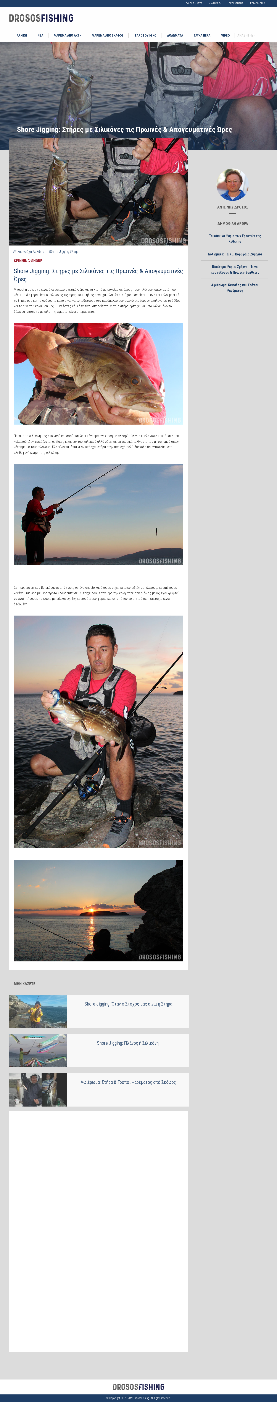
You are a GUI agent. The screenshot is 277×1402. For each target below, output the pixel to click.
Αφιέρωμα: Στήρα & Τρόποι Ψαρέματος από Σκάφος (128, 1082)
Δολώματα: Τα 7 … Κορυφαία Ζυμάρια (235, 254)
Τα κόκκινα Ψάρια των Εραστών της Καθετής (235, 239)
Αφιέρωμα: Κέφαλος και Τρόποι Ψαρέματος (234, 288)
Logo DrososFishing (41, 18)
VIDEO (225, 35)
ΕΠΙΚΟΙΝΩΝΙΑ (257, 3)
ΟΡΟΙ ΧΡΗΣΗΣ (236, 3)
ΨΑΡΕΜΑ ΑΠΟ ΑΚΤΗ (67, 35)
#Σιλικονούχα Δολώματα (30, 252)
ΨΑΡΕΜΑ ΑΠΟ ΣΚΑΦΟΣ (108, 35)
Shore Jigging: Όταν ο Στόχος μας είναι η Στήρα (128, 1004)
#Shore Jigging (58, 252)
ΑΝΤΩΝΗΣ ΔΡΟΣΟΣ (232, 207)
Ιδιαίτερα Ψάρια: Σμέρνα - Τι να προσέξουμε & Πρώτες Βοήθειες (235, 269)
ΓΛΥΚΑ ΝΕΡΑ (202, 35)
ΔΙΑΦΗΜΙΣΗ (215, 3)
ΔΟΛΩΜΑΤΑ (175, 35)
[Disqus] (98, 1170)
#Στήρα (75, 252)
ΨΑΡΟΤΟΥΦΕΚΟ (145, 35)
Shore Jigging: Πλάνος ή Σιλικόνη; (128, 1043)
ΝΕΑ (40, 35)
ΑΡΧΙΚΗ (22, 35)
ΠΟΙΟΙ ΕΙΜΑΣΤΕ (193, 3)
